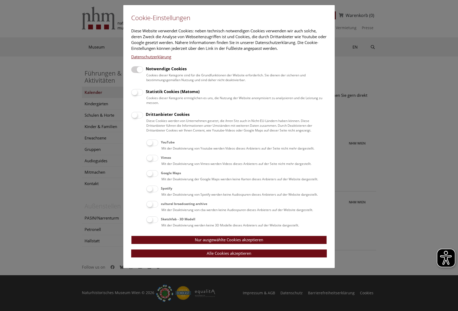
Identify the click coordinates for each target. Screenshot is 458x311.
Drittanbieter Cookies (168, 114)
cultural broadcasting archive (184, 204)
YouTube (168, 142)
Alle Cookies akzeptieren (229, 253)
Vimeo (166, 157)
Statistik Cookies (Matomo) (173, 91)
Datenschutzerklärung (151, 56)
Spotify (166, 188)
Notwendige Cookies (166, 68)
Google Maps (171, 173)
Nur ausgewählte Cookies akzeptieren (229, 239)
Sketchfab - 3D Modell (178, 219)
